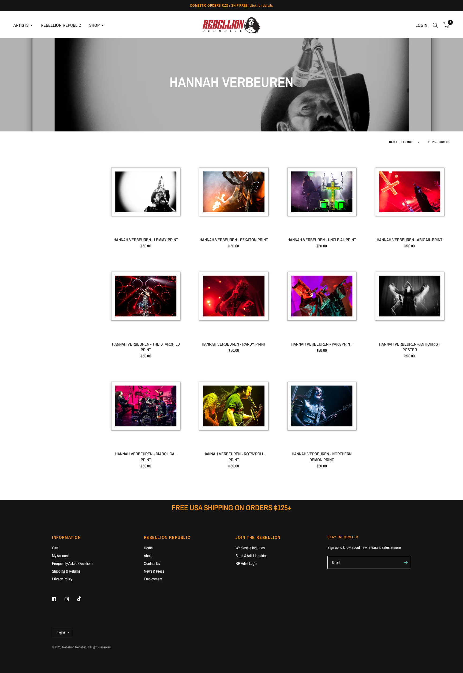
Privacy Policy (62, 579)
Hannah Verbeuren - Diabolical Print (145, 456)
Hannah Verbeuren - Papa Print (321, 344)
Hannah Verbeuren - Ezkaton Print (234, 240)
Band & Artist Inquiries (251, 555)
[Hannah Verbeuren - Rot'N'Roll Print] (234, 406)
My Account (60, 555)
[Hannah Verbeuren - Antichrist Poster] (410, 296)
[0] (445, 25)
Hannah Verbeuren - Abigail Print (409, 240)
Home (148, 548)
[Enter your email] (405, 562)
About (148, 555)
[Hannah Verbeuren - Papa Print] (322, 296)
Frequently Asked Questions (72, 563)
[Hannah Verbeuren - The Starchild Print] (146, 296)
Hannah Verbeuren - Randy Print (234, 344)
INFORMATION (66, 537)
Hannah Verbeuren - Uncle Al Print (321, 240)
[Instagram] (70, 599)
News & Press (154, 571)
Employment (153, 579)
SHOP (94, 25)
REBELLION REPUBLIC (61, 25)
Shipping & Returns (66, 571)
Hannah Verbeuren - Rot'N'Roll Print (233, 456)
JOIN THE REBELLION (258, 537)
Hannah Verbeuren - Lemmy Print (146, 240)
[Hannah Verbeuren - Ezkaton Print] (234, 192)
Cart (55, 548)
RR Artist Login (246, 563)
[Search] (435, 25)
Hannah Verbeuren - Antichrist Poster (409, 347)
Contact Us (152, 563)
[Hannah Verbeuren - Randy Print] (234, 296)
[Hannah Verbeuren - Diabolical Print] (146, 406)
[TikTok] (83, 599)
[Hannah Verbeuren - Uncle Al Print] (322, 192)
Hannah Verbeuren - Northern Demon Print (322, 456)
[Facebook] (58, 599)
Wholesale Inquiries (250, 548)
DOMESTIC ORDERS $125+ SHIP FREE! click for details (231, 5)
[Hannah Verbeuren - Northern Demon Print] (322, 406)
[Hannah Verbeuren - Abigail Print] (410, 192)
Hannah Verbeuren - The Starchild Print (146, 347)
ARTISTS (21, 25)
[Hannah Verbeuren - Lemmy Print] (146, 192)
